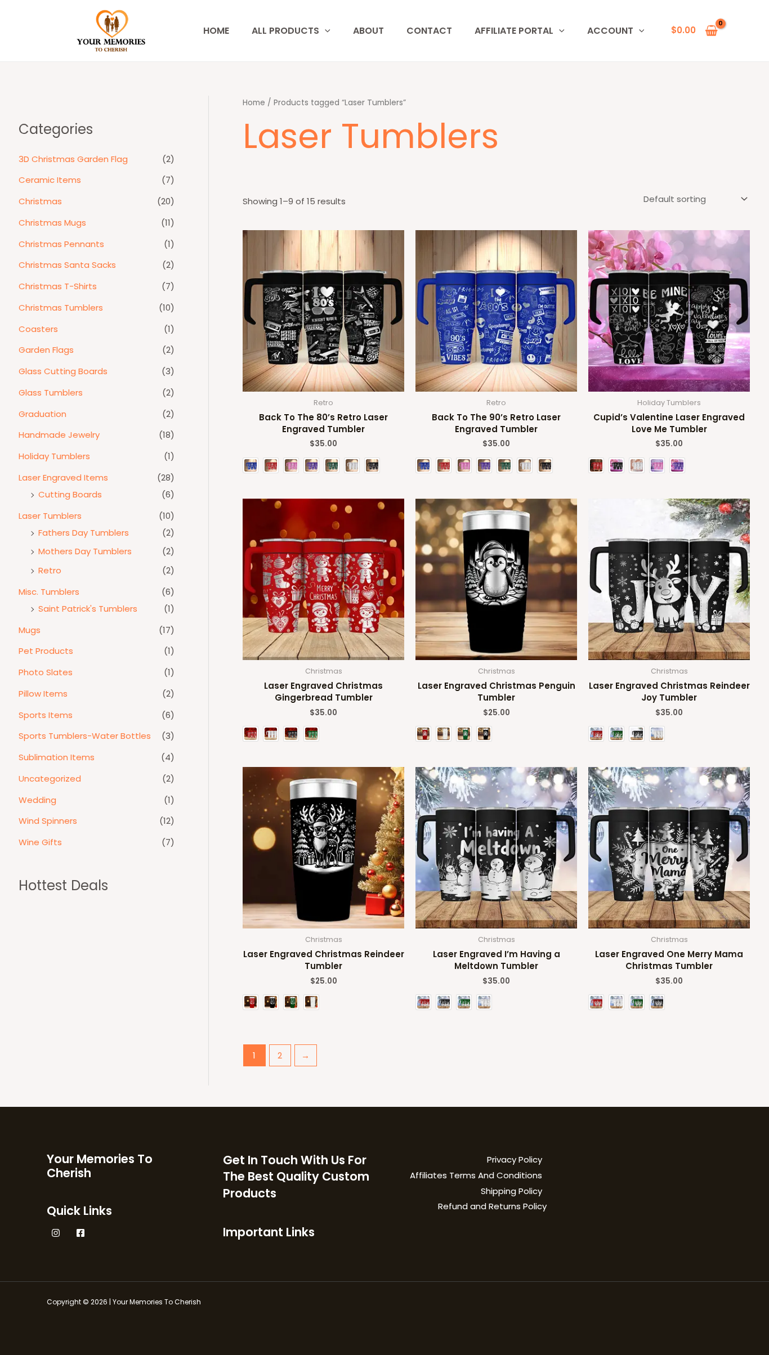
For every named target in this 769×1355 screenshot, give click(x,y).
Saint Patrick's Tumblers (87, 608)
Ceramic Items (50, 180)
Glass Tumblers (51, 392)
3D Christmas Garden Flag (73, 159)
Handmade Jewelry (59, 435)
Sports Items (46, 715)
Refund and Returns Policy (492, 1206)
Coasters (38, 329)
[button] (324, 30)
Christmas (40, 201)
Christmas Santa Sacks (67, 265)
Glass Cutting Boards (63, 371)
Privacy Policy (514, 1159)
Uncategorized (50, 778)
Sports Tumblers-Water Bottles (85, 736)
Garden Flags (46, 350)
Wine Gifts (40, 842)
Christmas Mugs (52, 222)
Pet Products (46, 651)
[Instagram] (56, 1233)
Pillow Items (43, 693)
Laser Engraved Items (63, 477)
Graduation (42, 414)
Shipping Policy (511, 1191)
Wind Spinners (48, 821)
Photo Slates (46, 672)
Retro (49, 570)
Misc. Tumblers (49, 592)
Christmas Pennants (61, 244)
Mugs (30, 630)
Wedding (37, 800)
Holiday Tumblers (54, 456)
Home (254, 102)
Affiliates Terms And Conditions (476, 1175)
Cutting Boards (70, 494)
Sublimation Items (57, 757)
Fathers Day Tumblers (83, 533)
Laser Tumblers (50, 516)
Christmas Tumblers (61, 307)
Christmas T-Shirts (58, 286)
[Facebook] (80, 1233)
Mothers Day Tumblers (85, 551)
